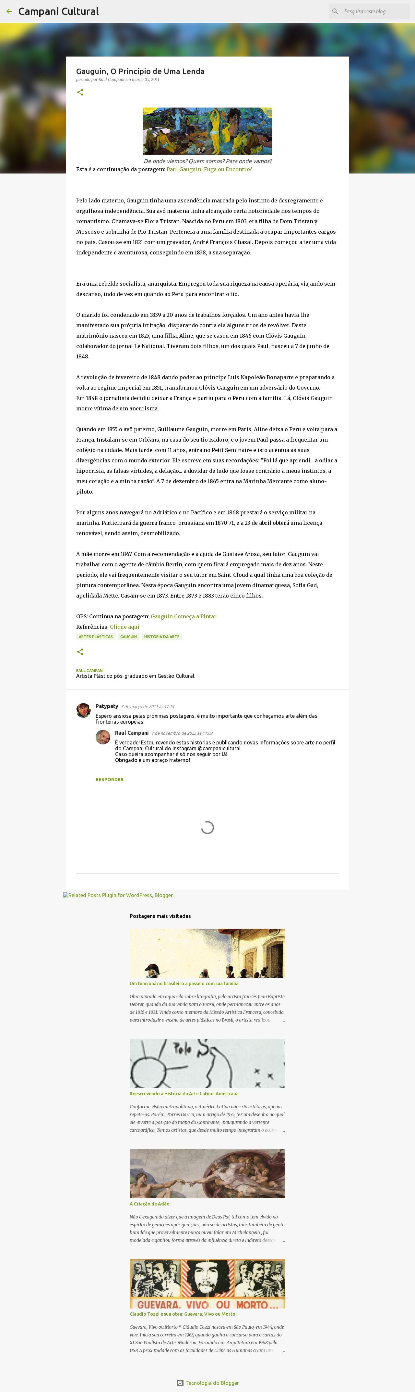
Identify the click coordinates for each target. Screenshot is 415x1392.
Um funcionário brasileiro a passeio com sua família (184, 983)
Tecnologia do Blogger (211, 1383)
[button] (80, 92)
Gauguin (128, 637)
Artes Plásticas (96, 637)
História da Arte (162, 637)
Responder (110, 779)
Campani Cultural (58, 11)
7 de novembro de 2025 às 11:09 (181, 733)
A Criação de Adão (150, 1203)
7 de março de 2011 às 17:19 (147, 706)
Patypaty (107, 706)
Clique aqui (124, 627)
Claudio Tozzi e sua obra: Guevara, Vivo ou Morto (182, 1314)
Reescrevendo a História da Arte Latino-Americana (184, 1093)
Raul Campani (132, 733)
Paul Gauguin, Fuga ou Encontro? (209, 169)
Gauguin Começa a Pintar (184, 616)
